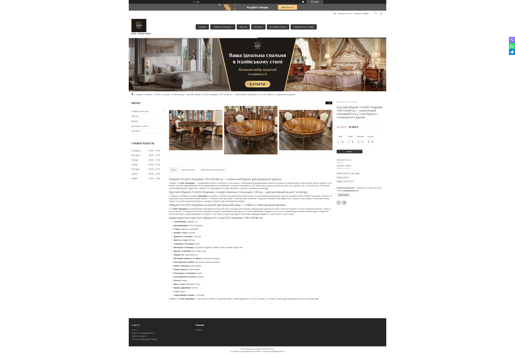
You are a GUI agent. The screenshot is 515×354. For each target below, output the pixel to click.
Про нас (243, 26)
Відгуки (134, 121)
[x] (344, 203)
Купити (349, 152)
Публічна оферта (139, 336)
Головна (202, 26)
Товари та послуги (222, 26)
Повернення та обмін (303, 26)
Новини (199, 330)
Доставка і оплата (278, 26)
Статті (134, 330)
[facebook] (339, 203)
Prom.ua (270, 349)
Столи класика (177, 94)
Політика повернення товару (144, 339)
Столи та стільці (161, 94)
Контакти (258, 26)
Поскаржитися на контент (251, 351)
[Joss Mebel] (138, 25)
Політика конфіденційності (143, 333)
